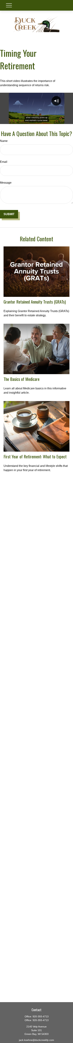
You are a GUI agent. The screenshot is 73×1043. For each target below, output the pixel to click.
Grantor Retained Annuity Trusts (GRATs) (35, 301)
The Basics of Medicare (22, 379)
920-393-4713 (41, 1016)
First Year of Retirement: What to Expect (35, 456)
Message (6, 182)
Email (3, 161)
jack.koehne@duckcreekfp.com (36, 1040)
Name (4, 140)
